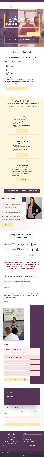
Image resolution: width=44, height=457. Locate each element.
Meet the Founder (6, 449)
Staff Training (26, 437)
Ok (20, 455)
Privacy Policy (5, 451)
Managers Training (27, 439)
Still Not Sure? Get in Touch (16, 379)
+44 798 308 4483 (10, 396)
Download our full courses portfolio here (22, 191)
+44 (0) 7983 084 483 (38, 1)
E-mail (26, 1)
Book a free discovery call (16, 88)
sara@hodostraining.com (12, 400)
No (23, 455)
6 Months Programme (28, 441)
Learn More (7, 224)
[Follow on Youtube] (34, 445)
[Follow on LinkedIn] (31, 445)
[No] (42, 454)
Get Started (33, 33)
